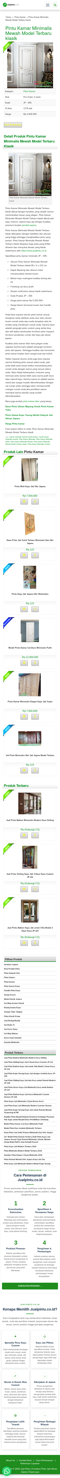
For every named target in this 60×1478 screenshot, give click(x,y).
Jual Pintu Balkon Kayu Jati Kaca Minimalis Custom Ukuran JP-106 (26, 1095)
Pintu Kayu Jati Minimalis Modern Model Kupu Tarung (27, 1164)
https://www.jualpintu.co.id (33, 250)
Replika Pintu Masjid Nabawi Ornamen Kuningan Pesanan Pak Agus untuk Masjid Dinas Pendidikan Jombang (29, 1118)
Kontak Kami (25, 1460)
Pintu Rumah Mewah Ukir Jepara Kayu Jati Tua (24, 1159)
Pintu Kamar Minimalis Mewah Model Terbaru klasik (28, 33)
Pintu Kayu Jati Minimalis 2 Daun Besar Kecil (23, 1101)
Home (8, 17)
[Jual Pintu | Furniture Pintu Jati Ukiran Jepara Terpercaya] (11, 4)
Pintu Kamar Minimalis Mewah (22, 442)
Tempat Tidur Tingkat (13, 1012)
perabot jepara (29, 225)
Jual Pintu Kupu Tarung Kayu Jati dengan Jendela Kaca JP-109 (30, 1074)
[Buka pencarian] (55, 5)
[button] (6, 1471)
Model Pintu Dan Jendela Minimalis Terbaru (23, 1128)
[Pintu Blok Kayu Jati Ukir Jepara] (30, 469)
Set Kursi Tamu (10, 1029)
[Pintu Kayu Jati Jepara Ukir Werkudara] (29, 577)
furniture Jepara (11, 965)
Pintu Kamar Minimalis (27, 439)
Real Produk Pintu (12, 969)
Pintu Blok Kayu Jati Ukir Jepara (30, 486)
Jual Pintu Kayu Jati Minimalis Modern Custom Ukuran (28, 1106)
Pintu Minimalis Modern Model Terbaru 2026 (23, 1151)
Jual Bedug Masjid (12, 1021)
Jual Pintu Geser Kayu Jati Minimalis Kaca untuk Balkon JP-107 (28, 1088)
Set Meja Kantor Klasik (14, 1003)
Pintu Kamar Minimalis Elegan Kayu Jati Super (30, 701)
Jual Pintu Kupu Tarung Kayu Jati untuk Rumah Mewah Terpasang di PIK (28, 1111)
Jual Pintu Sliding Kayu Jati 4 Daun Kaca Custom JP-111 (28, 1062)
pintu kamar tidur (31, 401)
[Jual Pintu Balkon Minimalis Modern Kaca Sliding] (29, 803)
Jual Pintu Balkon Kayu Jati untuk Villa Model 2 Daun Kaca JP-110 (29, 1067)
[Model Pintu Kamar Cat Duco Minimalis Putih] (30, 631)
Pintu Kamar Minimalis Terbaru (39, 444)
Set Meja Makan (11, 1034)
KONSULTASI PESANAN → (30, 1286)
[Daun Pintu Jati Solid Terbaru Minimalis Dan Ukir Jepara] (29, 523)
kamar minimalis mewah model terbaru (24, 437)
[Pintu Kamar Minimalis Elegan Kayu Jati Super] (30, 684)
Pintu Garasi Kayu (12, 986)
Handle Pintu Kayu (12, 990)
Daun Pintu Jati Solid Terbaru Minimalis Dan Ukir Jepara (28, 1132)
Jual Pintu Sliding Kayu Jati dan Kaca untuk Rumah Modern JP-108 (30, 1081)
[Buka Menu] (48, 5)
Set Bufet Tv (9, 1025)
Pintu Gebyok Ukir (12, 973)
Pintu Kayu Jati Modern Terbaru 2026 (20, 1146)
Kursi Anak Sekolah (12, 1038)
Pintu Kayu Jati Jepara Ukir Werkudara (30, 594)
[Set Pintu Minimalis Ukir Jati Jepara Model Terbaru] (29, 738)
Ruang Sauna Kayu (12, 1008)
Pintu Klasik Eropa (12, 1016)
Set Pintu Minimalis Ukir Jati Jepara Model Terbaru (30, 755)
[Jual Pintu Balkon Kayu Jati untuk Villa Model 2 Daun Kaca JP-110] (29, 911)
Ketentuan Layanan (30, 1463)
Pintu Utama (9, 977)
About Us (10, 1460)
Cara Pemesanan (44, 1460)
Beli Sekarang (13, 124)
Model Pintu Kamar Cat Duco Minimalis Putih (30, 648)
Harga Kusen (10, 995)
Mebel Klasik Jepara (13, 999)
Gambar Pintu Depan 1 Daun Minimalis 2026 (23, 1155)
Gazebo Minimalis (11, 1042)
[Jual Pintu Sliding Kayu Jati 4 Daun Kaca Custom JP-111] (29, 857)
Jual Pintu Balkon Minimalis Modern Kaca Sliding (30, 820)
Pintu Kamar (20, 17)
